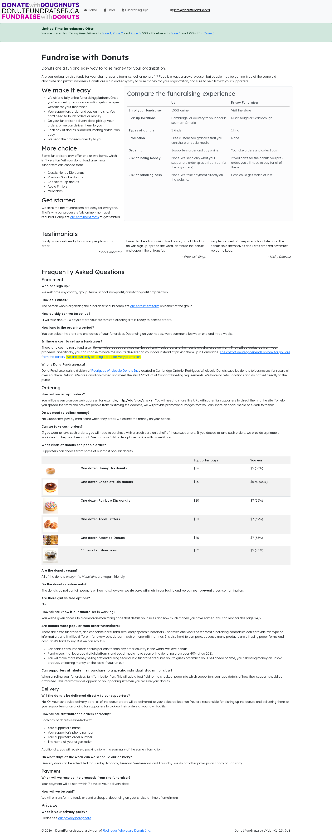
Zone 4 (175, 33)
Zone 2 (118, 33)
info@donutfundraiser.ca (192, 10)
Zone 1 (106, 33)
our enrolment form (84, 217)
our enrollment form (144, 306)
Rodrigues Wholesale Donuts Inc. (115, 370)
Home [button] (92, 10)
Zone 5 (209, 33)
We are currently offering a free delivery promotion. (103, 357)
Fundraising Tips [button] (136, 10)
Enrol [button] (111, 10)
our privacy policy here (74, 818)
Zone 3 (136, 33)
